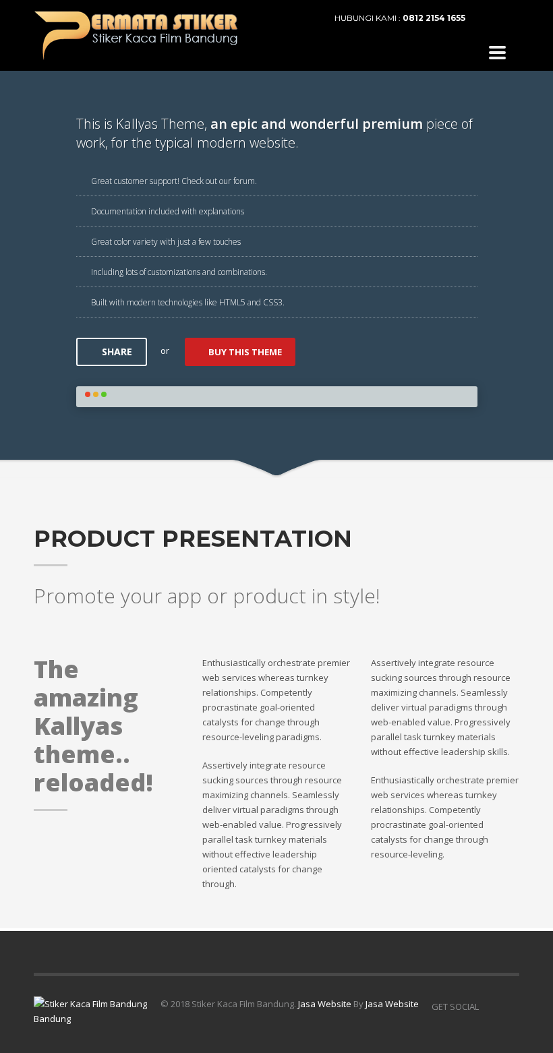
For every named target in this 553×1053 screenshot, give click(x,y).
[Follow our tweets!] (509, 1006)
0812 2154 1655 (434, 18)
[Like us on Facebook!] (489, 1006)
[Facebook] (489, 18)
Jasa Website (324, 1004)
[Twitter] (509, 18)
